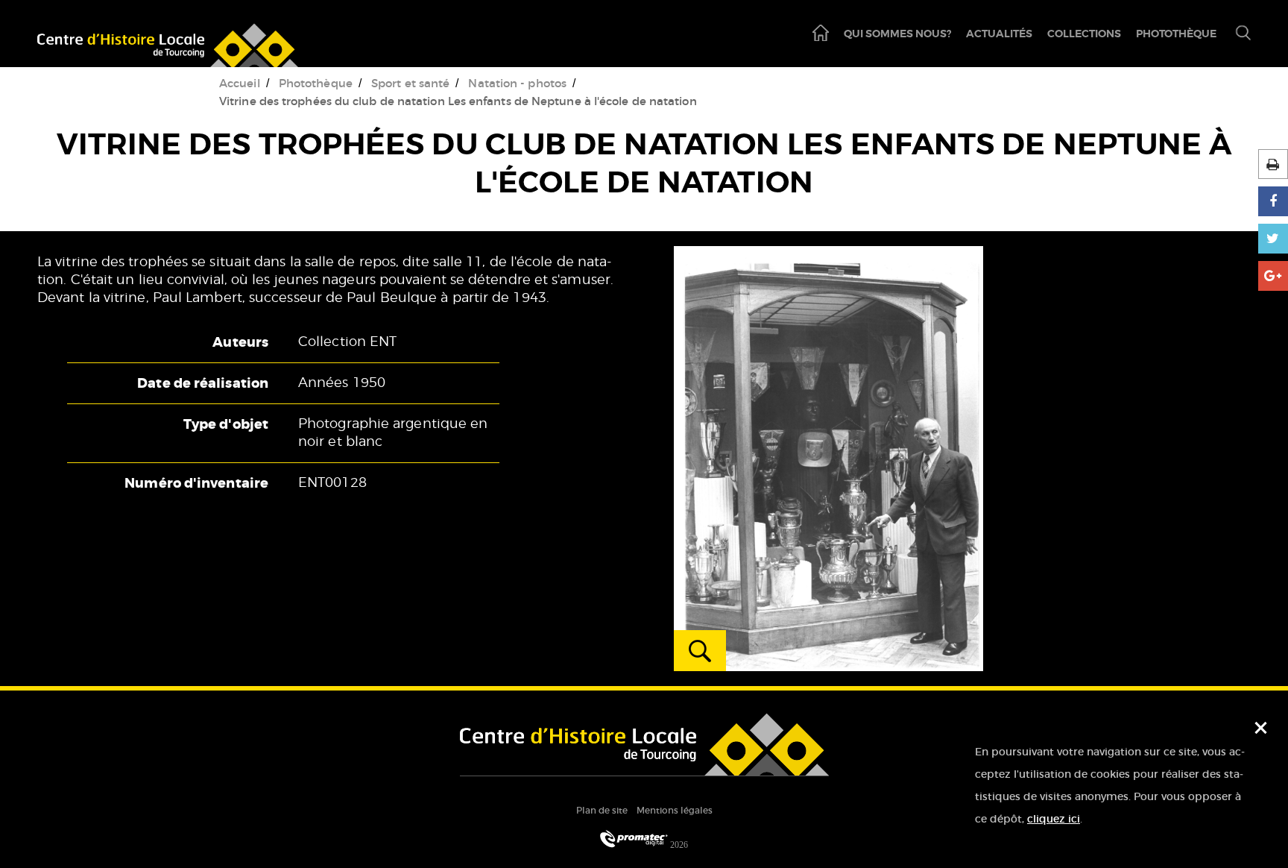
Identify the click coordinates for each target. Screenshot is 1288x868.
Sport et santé (410, 83)
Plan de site (602, 810)
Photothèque (1176, 33)
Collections (1084, 33)
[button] (1237, 34)
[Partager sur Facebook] (1273, 201)
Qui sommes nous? (897, 33)
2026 (678, 844)
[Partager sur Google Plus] (1273, 276)
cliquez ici (1053, 818)
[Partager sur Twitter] (1273, 239)
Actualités (999, 33)
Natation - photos (517, 83)
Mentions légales (675, 810)
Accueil (239, 83)
